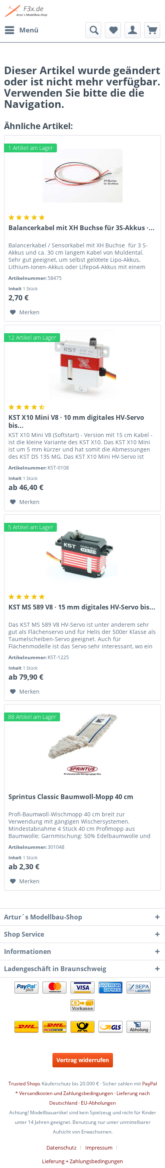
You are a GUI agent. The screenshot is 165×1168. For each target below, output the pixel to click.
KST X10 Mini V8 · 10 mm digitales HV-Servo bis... (76, 421)
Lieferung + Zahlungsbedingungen (82, 1161)
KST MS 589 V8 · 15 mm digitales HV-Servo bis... (81, 607)
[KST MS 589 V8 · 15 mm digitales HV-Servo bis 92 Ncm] (82, 555)
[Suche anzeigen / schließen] (93, 30)
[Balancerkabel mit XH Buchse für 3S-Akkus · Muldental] (82, 176)
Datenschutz (61, 1147)
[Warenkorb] (152, 30)
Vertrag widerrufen (82, 1060)
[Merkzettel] (113, 30)
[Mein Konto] (133, 30)
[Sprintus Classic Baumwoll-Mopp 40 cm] (82, 744)
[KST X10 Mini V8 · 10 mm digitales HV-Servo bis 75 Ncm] (82, 365)
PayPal (149, 1083)
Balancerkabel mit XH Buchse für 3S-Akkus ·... (81, 228)
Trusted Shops (24, 1083)
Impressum (99, 1147)
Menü (28, 29)
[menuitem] (21, 30)
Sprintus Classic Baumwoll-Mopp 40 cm (70, 797)
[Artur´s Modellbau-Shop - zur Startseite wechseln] (26, 11)
